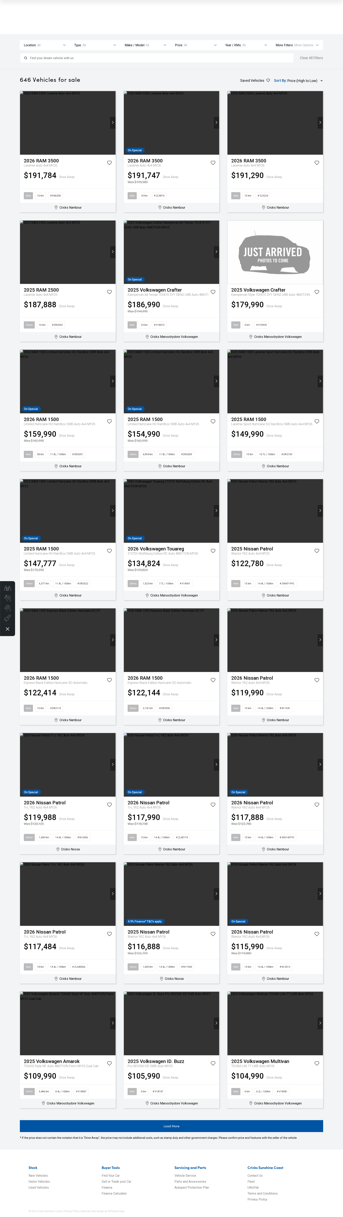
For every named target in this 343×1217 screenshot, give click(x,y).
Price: (179, 45)
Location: (30, 45)
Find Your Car (111, 1175)
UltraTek (253, 1187)
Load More (171, 1126)
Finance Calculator (114, 1193)
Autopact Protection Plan (191, 1187)
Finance (107, 1187)
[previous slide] (22, 123)
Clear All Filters (311, 58)
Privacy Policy (257, 1199)
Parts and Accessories (190, 1181)
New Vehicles (38, 1175)
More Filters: (284, 45)
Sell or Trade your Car (116, 1181)
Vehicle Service (185, 1175)
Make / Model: (135, 45)
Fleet (251, 1181)
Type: (78, 45)
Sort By (280, 80)
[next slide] (113, 123)
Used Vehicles (39, 1187)
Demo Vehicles (39, 1181)
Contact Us (255, 1175)
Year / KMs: (233, 45)
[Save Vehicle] (109, 163)
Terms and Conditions (263, 1193)
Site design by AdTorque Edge (108, 1211)
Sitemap (85, 1211)
